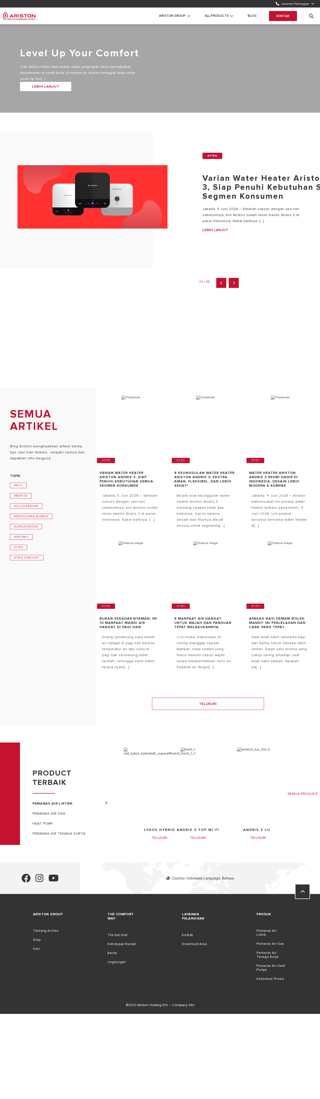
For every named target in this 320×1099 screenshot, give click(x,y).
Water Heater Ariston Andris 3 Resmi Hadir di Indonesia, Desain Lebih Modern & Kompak (274, 479)
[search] (311, 16)
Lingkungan (117, 962)
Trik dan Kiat (118, 935)
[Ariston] (19, 16)
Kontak (283, 16)
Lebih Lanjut (45, 86)
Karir (36, 949)
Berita (112, 953)
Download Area (194, 944)
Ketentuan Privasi (270, 979)
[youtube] (53, 880)
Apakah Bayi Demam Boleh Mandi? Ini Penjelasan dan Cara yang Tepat (277, 622)
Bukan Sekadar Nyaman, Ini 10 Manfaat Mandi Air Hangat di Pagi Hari (128, 622)
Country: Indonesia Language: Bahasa (203, 878)
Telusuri (208, 704)
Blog (252, 16)
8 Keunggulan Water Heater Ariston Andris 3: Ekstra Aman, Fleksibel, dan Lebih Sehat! (204, 479)
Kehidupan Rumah (122, 944)
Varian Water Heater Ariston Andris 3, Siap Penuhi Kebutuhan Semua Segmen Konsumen (126, 479)
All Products (217, 16)
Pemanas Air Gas (270, 944)
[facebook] (26, 880)
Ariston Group (172, 16)
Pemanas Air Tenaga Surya (267, 955)
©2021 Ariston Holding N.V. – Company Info (160, 1005)
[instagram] (40, 880)
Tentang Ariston (46, 931)
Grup (37, 940)
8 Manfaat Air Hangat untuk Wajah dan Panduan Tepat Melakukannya (203, 622)
